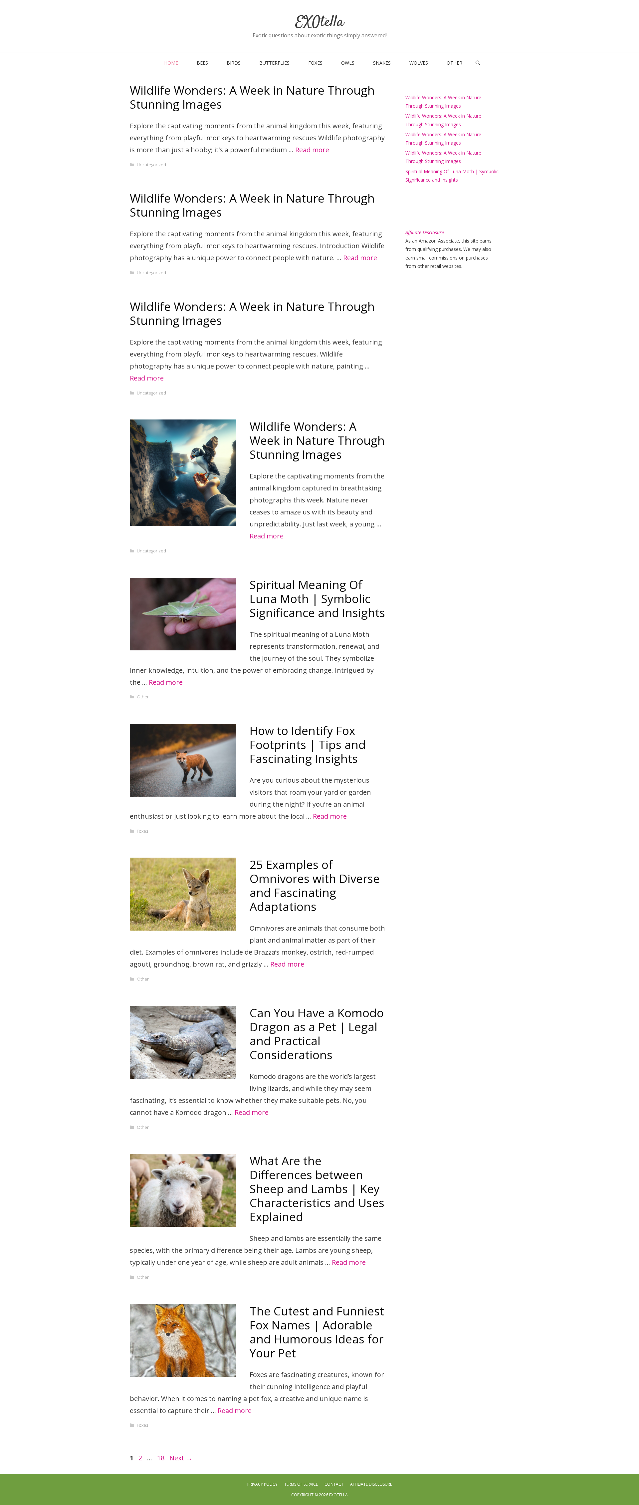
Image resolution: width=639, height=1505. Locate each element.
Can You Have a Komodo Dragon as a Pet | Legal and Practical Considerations (317, 1034)
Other (454, 63)
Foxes (315, 63)
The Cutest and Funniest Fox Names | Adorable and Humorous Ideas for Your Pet (317, 1332)
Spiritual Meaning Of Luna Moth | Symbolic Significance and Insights (317, 598)
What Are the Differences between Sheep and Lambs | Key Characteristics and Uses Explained (317, 1188)
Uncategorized (151, 165)
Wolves (418, 63)
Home (171, 63)
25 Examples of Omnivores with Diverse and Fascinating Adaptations (315, 885)
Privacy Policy (262, 1484)
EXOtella (320, 22)
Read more (312, 149)
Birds (234, 63)
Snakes (382, 63)
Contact (333, 1484)
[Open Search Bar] (478, 63)
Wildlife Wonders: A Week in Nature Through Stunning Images (252, 97)
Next (180, 1457)
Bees (202, 63)
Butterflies (274, 63)
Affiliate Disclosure (371, 1484)
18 (161, 1457)
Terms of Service (301, 1484)
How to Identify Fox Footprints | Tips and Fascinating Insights (308, 744)
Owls (347, 63)
